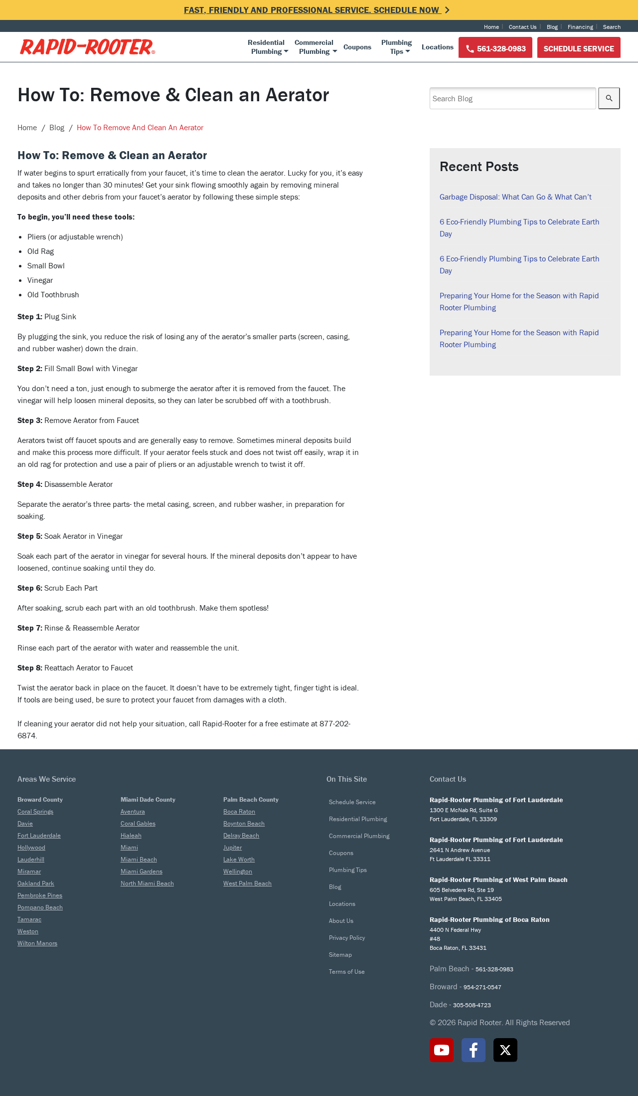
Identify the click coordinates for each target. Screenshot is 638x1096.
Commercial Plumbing (359, 836)
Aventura (133, 811)
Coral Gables (138, 823)
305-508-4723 (472, 1005)
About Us (341, 920)
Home (491, 26)
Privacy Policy (347, 937)
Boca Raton (239, 811)
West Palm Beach (247, 883)
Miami (129, 847)
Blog (552, 26)
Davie (25, 823)
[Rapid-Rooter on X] (505, 1050)
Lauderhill (30, 859)
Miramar (29, 871)
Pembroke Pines (39, 895)
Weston (27, 931)
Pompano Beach (40, 907)
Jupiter (232, 847)
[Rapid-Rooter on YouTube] (442, 1050)
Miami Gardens (141, 871)
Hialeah (131, 835)
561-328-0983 (500, 48)
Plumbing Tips (348, 870)
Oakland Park (35, 883)
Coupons (341, 853)
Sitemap (340, 954)
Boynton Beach (244, 823)
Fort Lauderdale (39, 835)
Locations (342, 903)
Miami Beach (139, 859)
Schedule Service (579, 48)
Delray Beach (241, 835)
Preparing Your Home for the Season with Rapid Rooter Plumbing (519, 301)
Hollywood (31, 847)
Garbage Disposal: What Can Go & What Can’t (516, 197)
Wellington (237, 871)
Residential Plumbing (358, 819)
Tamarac (29, 919)
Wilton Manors (37, 943)
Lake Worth (239, 859)
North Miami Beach (147, 883)
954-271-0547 (482, 987)
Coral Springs (35, 811)
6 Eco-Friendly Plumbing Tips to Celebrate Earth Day (520, 227)
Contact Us (523, 26)
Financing (580, 26)
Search (612, 26)
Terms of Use (347, 971)
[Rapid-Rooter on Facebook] (473, 1050)
